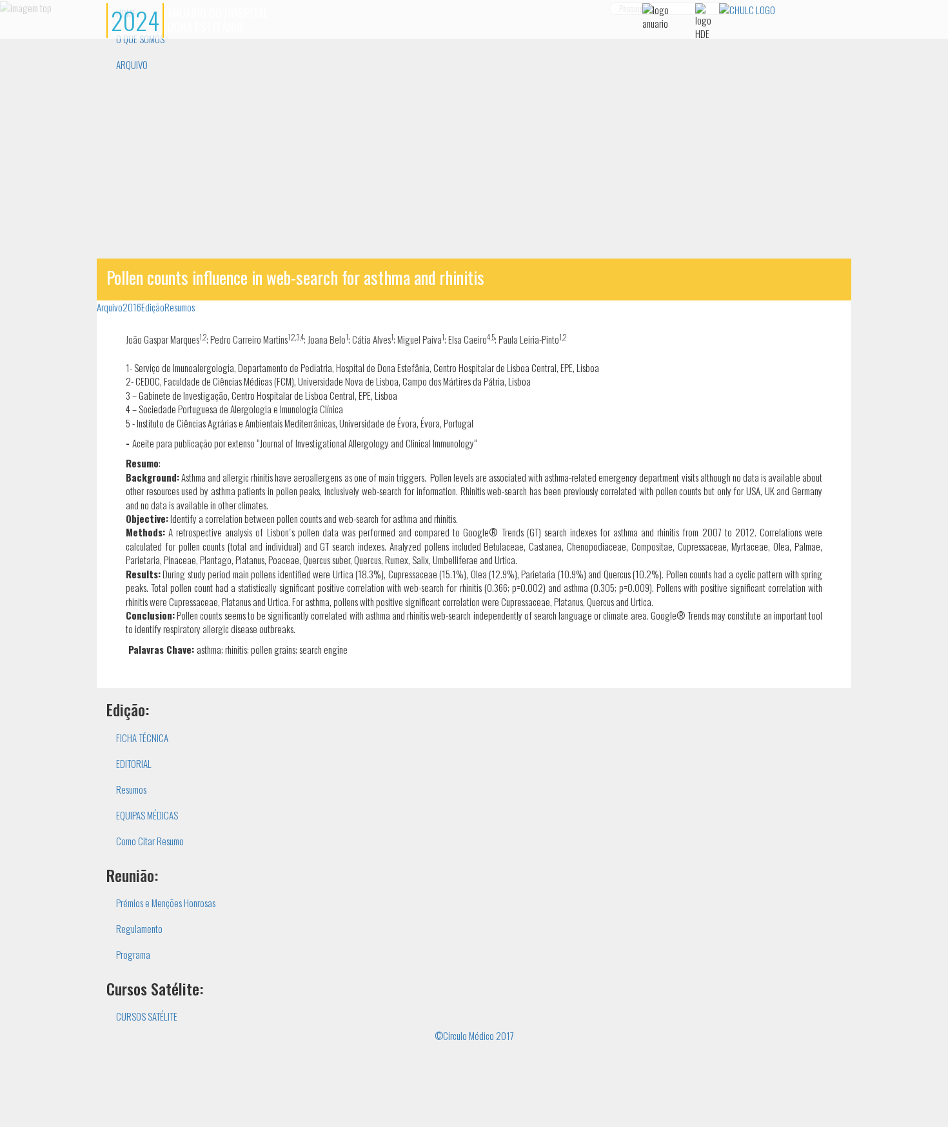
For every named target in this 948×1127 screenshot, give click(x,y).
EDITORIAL (134, 763)
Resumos (179, 307)
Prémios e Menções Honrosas (165, 903)
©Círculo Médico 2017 (474, 1035)
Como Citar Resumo (150, 841)
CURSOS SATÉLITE (146, 1016)
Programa (133, 954)
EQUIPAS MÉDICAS (147, 815)
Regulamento (139, 928)
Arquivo (110, 307)
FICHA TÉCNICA (142, 737)
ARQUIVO (132, 64)
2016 (132, 307)
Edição (152, 307)
